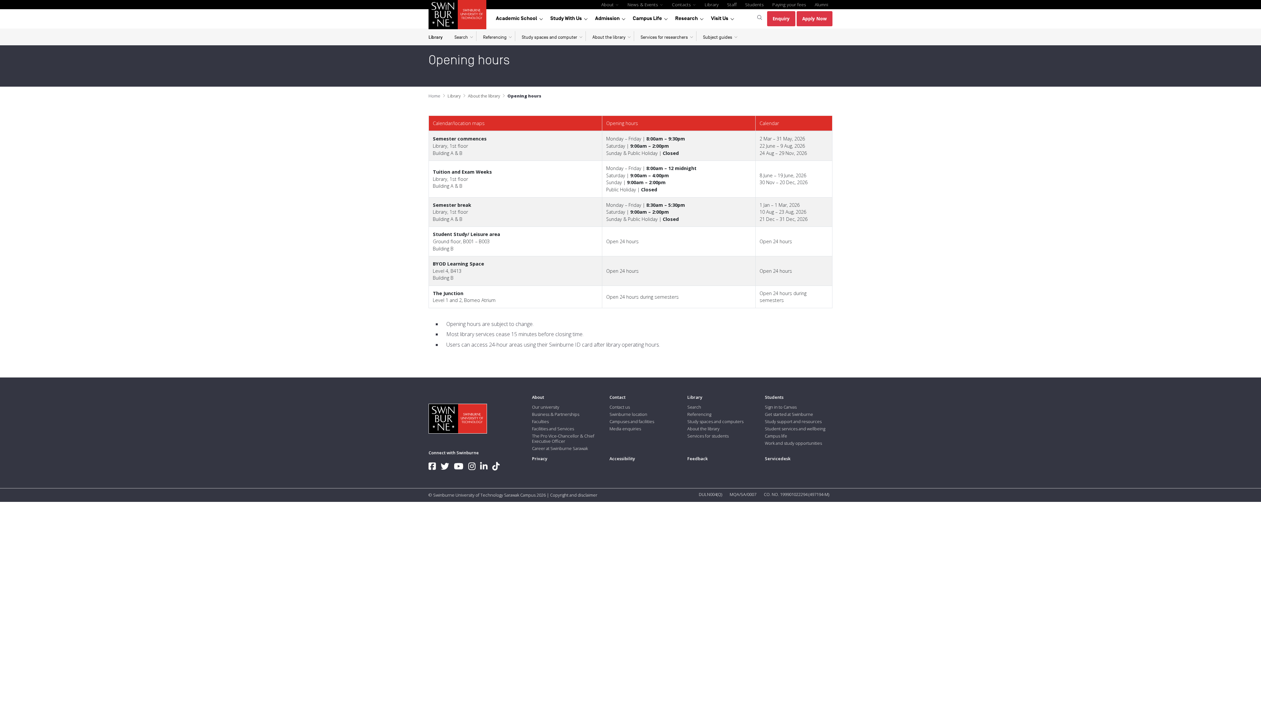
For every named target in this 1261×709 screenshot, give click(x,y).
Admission (607, 18)
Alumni (821, 4)
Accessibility (622, 459)
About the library (609, 37)
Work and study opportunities (793, 443)
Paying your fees (789, 4)
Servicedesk (777, 459)
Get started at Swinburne (789, 414)
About (608, 4)
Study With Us (566, 18)
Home (434, 96)
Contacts (682, 4)
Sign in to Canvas (781, 407)
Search (461, 37)
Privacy (539, 459)
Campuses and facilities (631, 421)
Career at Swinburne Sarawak (560, 448)
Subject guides (717, 37)
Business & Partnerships (555, 414)
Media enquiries (625, 429)
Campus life (776, 436)
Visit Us (719, 18)
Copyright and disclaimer (573, 495)
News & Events (643, 4)
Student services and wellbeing (795, 429)
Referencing (495, 37)
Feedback (697, 459)
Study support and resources (793, 421)
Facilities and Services (553, 429)
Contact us (619, 407)
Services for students (708, 436)
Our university (545, 407)
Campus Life (647, 18)
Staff (732, 4)
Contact (617, 397)
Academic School (516, 18)
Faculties (540, 421)
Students (754, 4)
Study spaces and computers (715, 421)
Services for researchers (664, 37)
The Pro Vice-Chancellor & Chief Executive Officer (563, 438)
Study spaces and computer (549, 37)
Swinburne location (628, 414)
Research (686, 18)
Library (712, 4)
